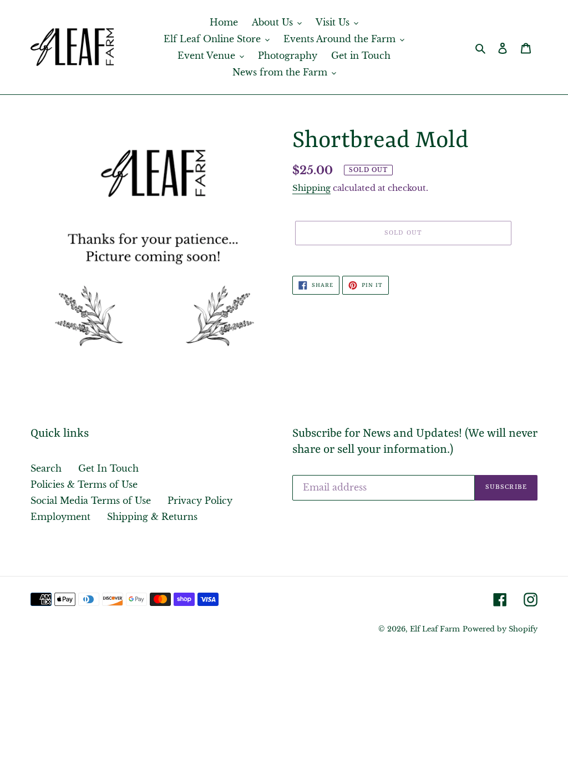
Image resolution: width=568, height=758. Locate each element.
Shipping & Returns (152, 516)
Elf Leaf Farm (435, 629)
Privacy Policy (200, 500)
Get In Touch (108, 468)
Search (46, 468)
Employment (60, 516)
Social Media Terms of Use (91, 500)
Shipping (311, 188)
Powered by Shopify (500, 629)
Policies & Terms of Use (84, 484)
